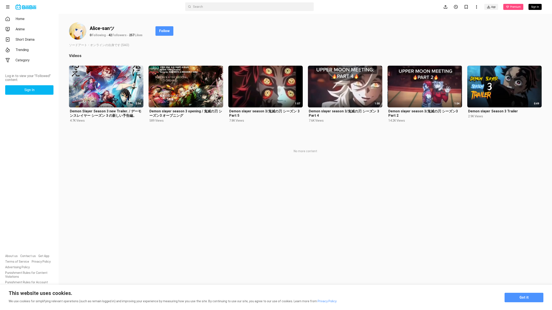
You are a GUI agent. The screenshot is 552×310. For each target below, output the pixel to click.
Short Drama (25, 39)
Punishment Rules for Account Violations (26, 284)
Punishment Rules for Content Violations (26, 274)
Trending (22, 50)
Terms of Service (17, 261)
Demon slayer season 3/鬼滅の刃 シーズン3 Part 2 (423, 113)
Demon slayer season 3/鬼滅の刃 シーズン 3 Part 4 (344, 113)
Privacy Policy (41, 261)
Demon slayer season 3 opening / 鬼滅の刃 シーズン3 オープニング (185, 113)
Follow (164, 31)
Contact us (28, 256)
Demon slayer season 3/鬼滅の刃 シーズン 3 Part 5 (264, 113)
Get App (43, 256)
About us (11, 256)
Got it (524, 297)
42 (110, 35)
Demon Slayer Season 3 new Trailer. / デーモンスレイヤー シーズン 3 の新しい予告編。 (105, 113)
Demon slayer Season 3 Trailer (493, 111)
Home (20, 19)
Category (23, 60)
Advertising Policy (17, 267)
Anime (20, 29)
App (493, 6)
